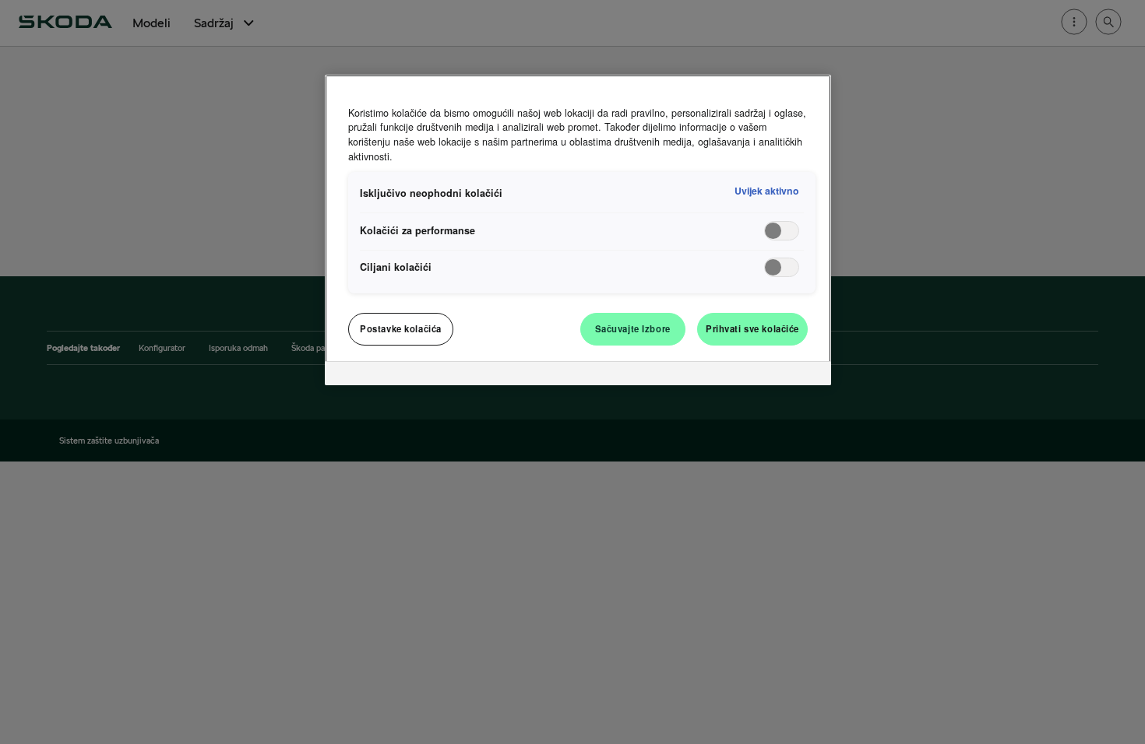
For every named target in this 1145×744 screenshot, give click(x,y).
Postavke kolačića (401, 328)
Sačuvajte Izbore (633, 328)
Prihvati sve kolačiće (752, 328)
